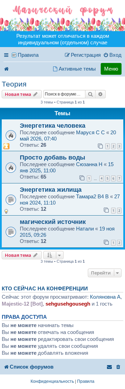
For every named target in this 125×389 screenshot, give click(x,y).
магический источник (53, 221)
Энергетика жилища (51, 189)
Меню (111, 69)
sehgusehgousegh (67, 304)
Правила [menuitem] (28, 55)
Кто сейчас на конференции (45, 288)
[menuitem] (112, 55)
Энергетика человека (52, 125)
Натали (85, 229)
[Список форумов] (62, 15)
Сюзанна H (89, 164)
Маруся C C (90, 132)
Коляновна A (105, 297)
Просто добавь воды (52, 157)
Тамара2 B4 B (92, 196)
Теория (14, 84)
